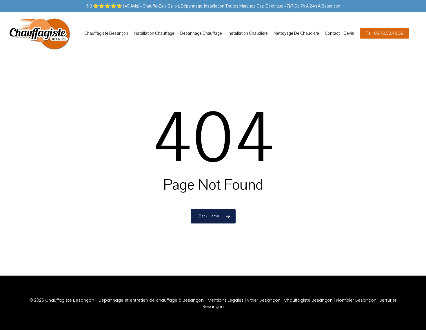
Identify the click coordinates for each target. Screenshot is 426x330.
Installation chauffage (154, 33)
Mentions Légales (226, 300)
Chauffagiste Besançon (106, 33)
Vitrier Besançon (264, 300)
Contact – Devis (339, 33)
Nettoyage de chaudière (296, 33)
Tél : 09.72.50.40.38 (384, 33)
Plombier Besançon (356, 300)
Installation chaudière (248, 33)
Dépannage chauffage (201, 33)
